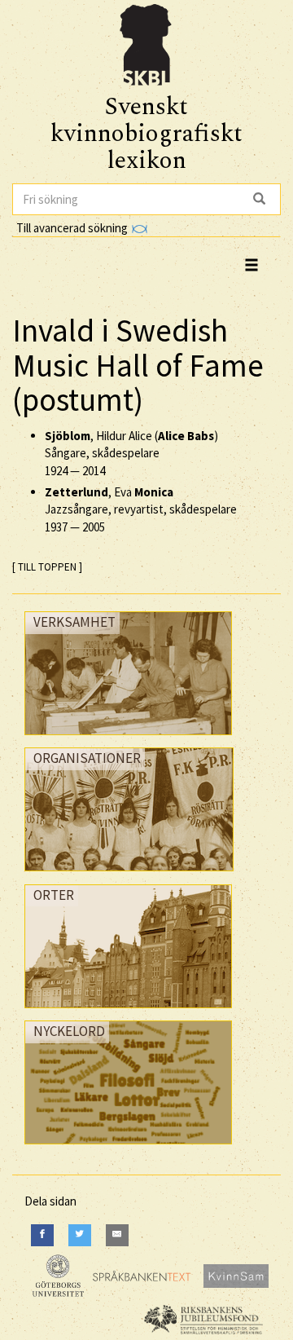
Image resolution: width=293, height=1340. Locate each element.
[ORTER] (128, 1012)
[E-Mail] (117, 1235)
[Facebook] (42, 1235)
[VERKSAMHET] (128, 739)
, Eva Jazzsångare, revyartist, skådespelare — (141, 509)
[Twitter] (79, 1235)
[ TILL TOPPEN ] (47, 567)
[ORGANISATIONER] (129, 875)
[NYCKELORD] (128, 1148)
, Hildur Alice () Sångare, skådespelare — (131, 453)
